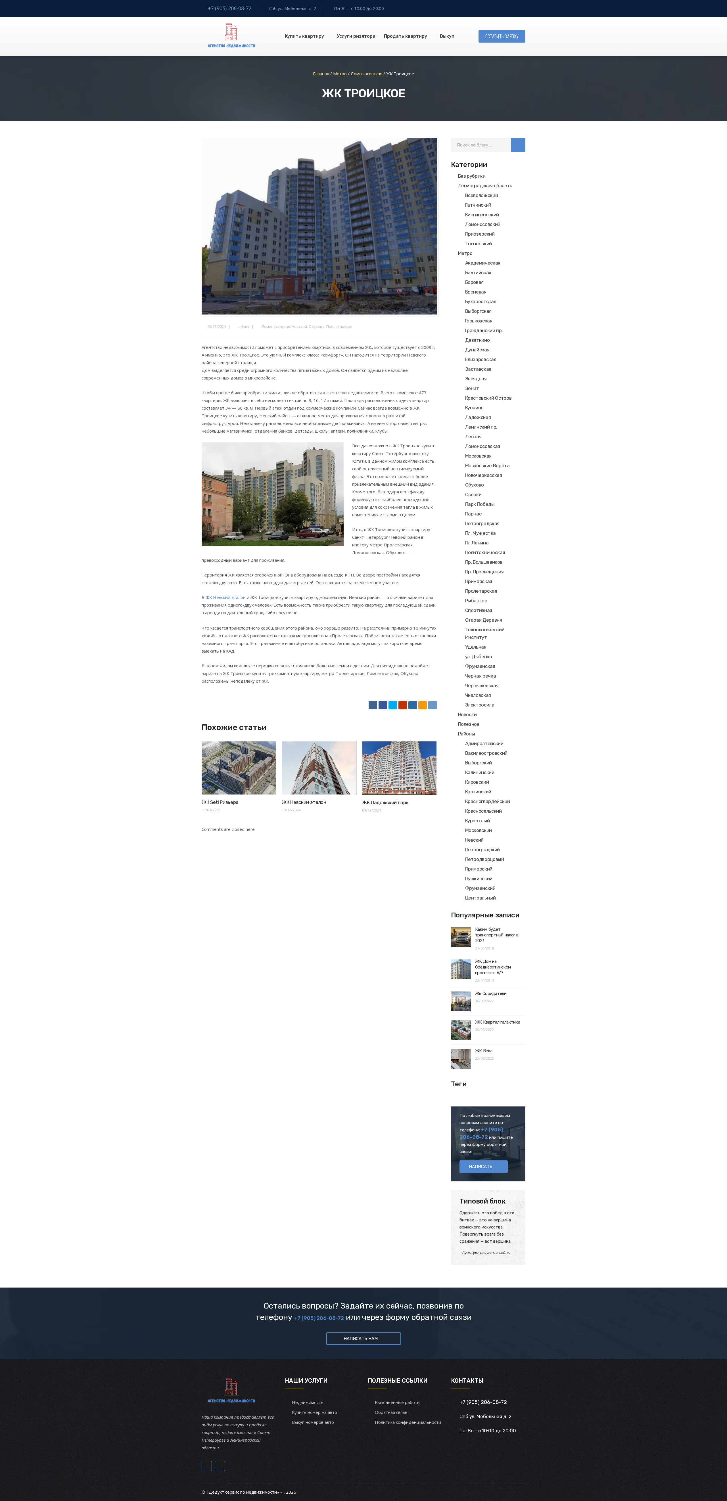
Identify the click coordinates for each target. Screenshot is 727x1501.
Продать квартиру (405, 36)
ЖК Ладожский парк (385, 802)
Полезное (469, 724)
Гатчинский (478, 205)
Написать (480, 1166)
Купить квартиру (304, 36)
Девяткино (477, 340)
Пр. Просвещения (484, 572)
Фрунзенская (480, 666)
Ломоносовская (276, 326)
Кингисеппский (482, 214)
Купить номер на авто (314, 1412)
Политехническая (485, 552)
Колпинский (478, 791)
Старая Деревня (483, 620)
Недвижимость (307, 1402)
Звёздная (476, 378)
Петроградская (482, 523)
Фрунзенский (480, 888)
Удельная (475, 647)
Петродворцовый (484, 859)
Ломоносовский (483, 224)
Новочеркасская (483, 475)
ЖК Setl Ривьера (220, 802)
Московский (478, 830)
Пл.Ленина (477, 543)
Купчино (474, 407)
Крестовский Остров (488, 398)
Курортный (477, 820)
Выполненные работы (397, 1402)
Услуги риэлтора (356, 36)
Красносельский (483, 811)
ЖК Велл (483, 1050)
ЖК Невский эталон (226, 597)
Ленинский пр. (481, 427)
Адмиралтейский (484, 743)
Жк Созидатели (491, 993)
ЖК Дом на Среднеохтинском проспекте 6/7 (493, 967)
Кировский (477, 782)
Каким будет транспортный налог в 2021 (497, 935)
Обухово (317, 326)
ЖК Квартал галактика (497, 1022)
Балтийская (478, 272)
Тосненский (478, 243)
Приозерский (480, 234)
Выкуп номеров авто (313, 1422)
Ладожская (478, 417)
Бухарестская (480, 301)
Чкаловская (478, 695)
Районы (466, 734)
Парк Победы (480, 504)
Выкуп (447, 36)
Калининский (479, 772)
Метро (465, 253)
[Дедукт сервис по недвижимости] (231, 36)
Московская (478, 456)
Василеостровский (486, 753)
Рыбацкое (476, 600)
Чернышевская (482, 685)
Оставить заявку (502, 36)
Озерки (473, 494)
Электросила (479, 705)
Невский (299, 326)
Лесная (473, 436)
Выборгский (478, 763)
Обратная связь (391, 1412)
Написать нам (361, 1338)
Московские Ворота (487, 465)
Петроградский (482, 849)
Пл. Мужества (480, 533)
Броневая (475, 292)
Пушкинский (479, 878)
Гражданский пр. (484, 330)
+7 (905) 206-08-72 (229, 8)
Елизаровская (480, 359)
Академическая (483, 263)
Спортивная (478, 610)
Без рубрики (472, 176)
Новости (467, 714)
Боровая (474, 282)
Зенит (472, 388)
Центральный (480, 898)
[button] (518, 145)
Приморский (479, 869)
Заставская (478, 369)
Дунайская (477, 350)
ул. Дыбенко (478, 656)
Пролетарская (339, 326)
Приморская (478, 581)
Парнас (473, 514)
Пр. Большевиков (484, 562)
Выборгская (478, 311)
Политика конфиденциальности (408, 1422)
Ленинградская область (485, 185)
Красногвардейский (487, 801)
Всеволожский (481, 195)
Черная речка (480, 676)
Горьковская (478, 321)
